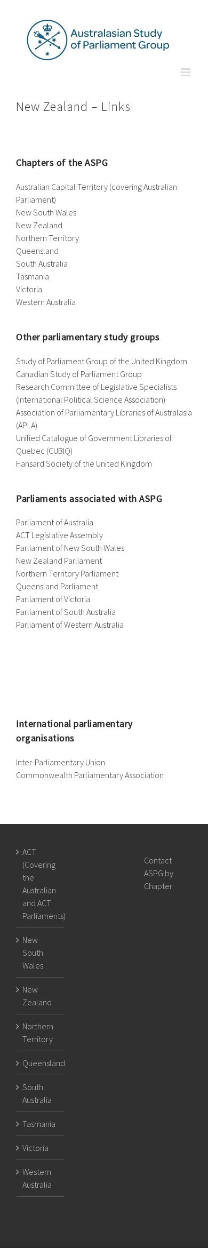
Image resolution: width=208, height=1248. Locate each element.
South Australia (42, 263)
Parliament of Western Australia (73, 624)
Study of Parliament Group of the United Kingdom (101, 361)
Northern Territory (47, 238)
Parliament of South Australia (66, 611)
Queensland (37, 250)
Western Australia (46, 302)
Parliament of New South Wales (70, 547)
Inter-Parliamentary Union (60, 762)
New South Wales (46, 212)
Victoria (29, 289)
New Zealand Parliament (59, 560)
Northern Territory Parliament (67, 573)
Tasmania (32, 276)
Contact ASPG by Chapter (158, 873)
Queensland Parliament (57, 586)
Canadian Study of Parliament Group (79, 374)
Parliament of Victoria (53, 599)
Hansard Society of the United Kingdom (84, 463)
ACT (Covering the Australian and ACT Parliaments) (40, 883)
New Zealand (39, 225)
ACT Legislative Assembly (59, 535)
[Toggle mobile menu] (186, 72)
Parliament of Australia (54, 522)
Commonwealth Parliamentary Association (90, 775)
